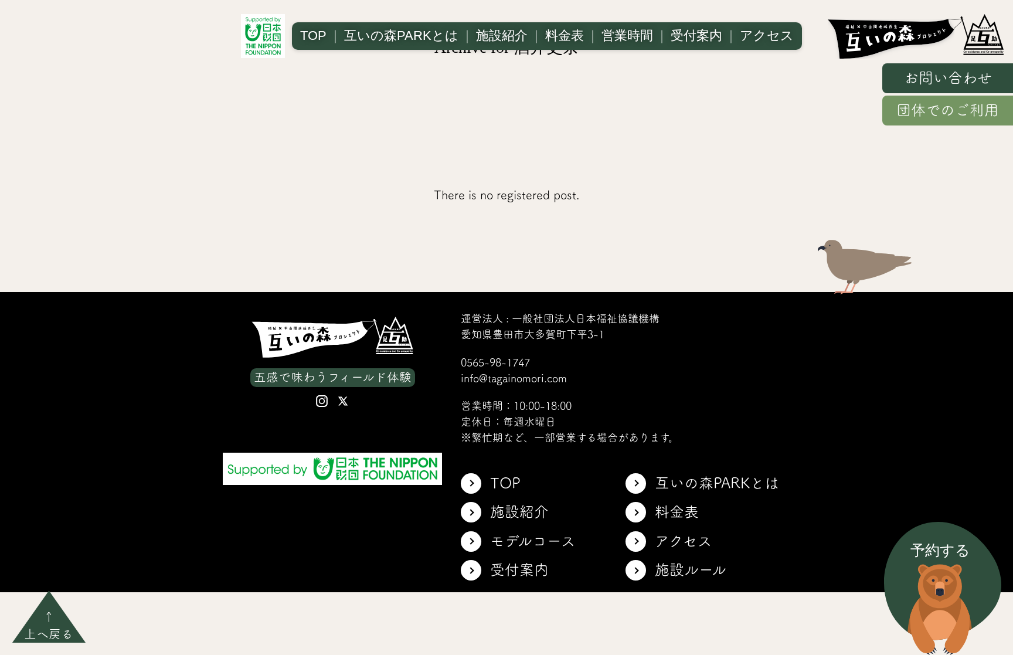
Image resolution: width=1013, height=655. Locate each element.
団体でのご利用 (947, 110)
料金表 (564, 35)
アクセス (767, 35)
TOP (313, 35)
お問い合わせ (948, 77)
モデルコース (533, 541)
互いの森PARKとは (401, 35)
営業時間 (627, 35)
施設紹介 (502, 35)
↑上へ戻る (48, 625)
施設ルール (690, 569)
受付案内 (696, 35)
